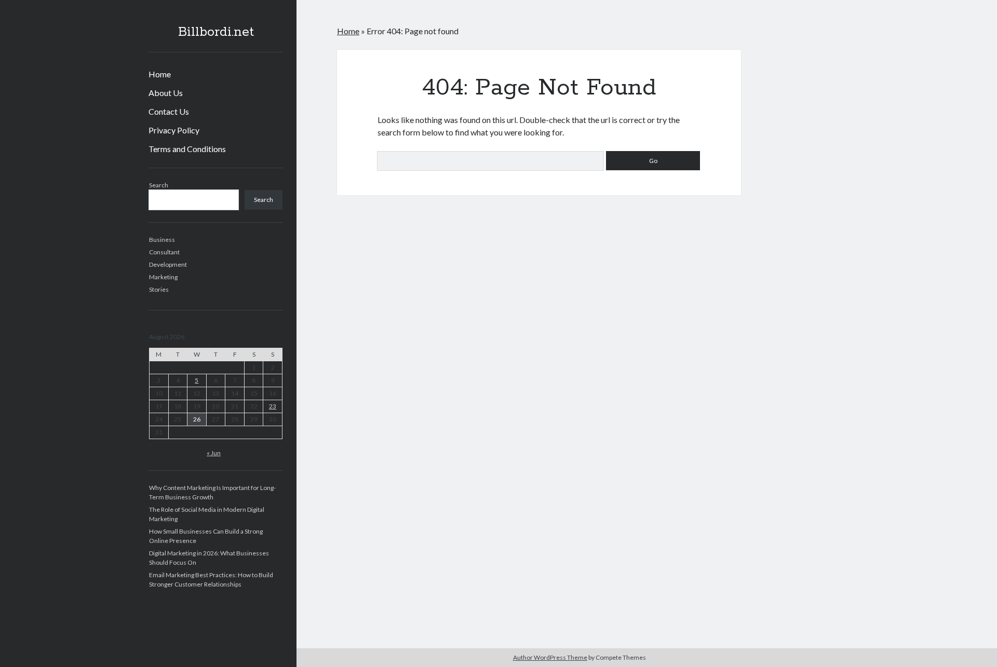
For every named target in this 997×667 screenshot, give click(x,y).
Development (168, 264)
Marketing (163, 277)
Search (158, 185)
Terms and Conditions (187, 149)
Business (162, 239)
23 (272, 406)
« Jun (214, 453)
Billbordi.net (216, 32)
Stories (159, 289)
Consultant (164, 252)
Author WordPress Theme (550, 657)
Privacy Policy (174, 130)
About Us (166, 93)
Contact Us (169, 111)
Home (160, 74)
